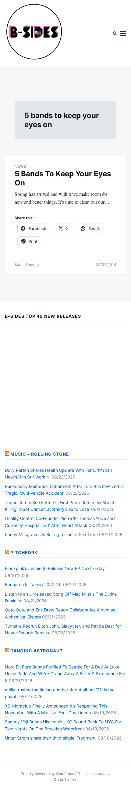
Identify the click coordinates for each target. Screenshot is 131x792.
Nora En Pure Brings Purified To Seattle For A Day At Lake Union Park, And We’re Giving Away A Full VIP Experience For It (65, 673)
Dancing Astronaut (36, 650)
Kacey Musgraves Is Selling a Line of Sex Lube (51, 534)
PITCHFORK (24, 552)
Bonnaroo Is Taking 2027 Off (33, 584)
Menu (123, 33)
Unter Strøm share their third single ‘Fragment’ (51, 737)
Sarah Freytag (27, 264)
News (21, 166)
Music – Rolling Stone (39, 454)
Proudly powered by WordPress (48, 773)
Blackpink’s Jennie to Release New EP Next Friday (55, 568)
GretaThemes (65, 779)
